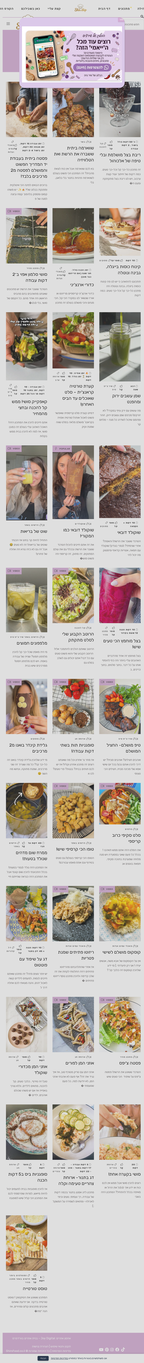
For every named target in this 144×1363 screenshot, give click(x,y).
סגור (121, 19)
